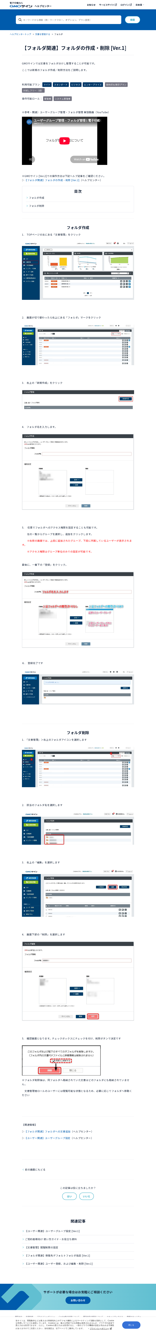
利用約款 (29, 1316)
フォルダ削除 (36, 206)
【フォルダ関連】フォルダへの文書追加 (48, 1131)
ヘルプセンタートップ (20, 34)
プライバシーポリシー (99, 1328)
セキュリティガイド (115, 1316)
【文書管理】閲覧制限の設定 (41, 1247)
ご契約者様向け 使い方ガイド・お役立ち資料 (51, 1239)
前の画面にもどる (35, 1169)
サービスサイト (106, 5)
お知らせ (91, 5)
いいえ (86, 1196)
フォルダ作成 (36, 197)
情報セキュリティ (134, 1316)
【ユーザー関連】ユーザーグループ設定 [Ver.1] (52, 1231)
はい (69, 1196)
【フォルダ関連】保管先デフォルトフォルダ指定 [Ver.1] (57, 1255)
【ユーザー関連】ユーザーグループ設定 (47, 1138)
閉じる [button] (131, 1325)
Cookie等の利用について (69, 1316)
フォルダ (58, 34)
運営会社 (18, 1316)
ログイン (125, 5)
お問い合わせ (78, 1300)
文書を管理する (42, 34)
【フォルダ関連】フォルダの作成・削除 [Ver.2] (52, 180)
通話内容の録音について (93, 1316)
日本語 (139, 5)
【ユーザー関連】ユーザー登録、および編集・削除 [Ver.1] (59, 1263)
